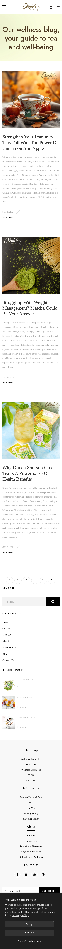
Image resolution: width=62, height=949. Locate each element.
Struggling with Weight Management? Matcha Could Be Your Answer (29, 308)
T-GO (31, 775)
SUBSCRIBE (49, 891)
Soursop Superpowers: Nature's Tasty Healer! (37, 682)
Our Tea (6, 628)
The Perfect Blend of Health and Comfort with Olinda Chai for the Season (36, 721)
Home (5, 622)
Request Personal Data (31, 797)
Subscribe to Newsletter (31, 846)
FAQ (31, 802)
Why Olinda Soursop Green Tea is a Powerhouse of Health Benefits (29, 473)
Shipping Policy (31, 819)
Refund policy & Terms (31, 857)
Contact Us (8, 660)
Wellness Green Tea (31, 769)
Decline (29, 932)
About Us (7, 641)
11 (43, 580)
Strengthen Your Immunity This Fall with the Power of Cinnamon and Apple (30, 142)
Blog (4, 654)
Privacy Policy (31, 813)
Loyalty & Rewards (31, 851)
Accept (29, 924)
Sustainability (9, 647)
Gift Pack (31, 780)
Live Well (7, 635)
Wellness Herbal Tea (31, 759)
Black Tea (31, 764)
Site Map (31, 808)
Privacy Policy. (20, 915)
